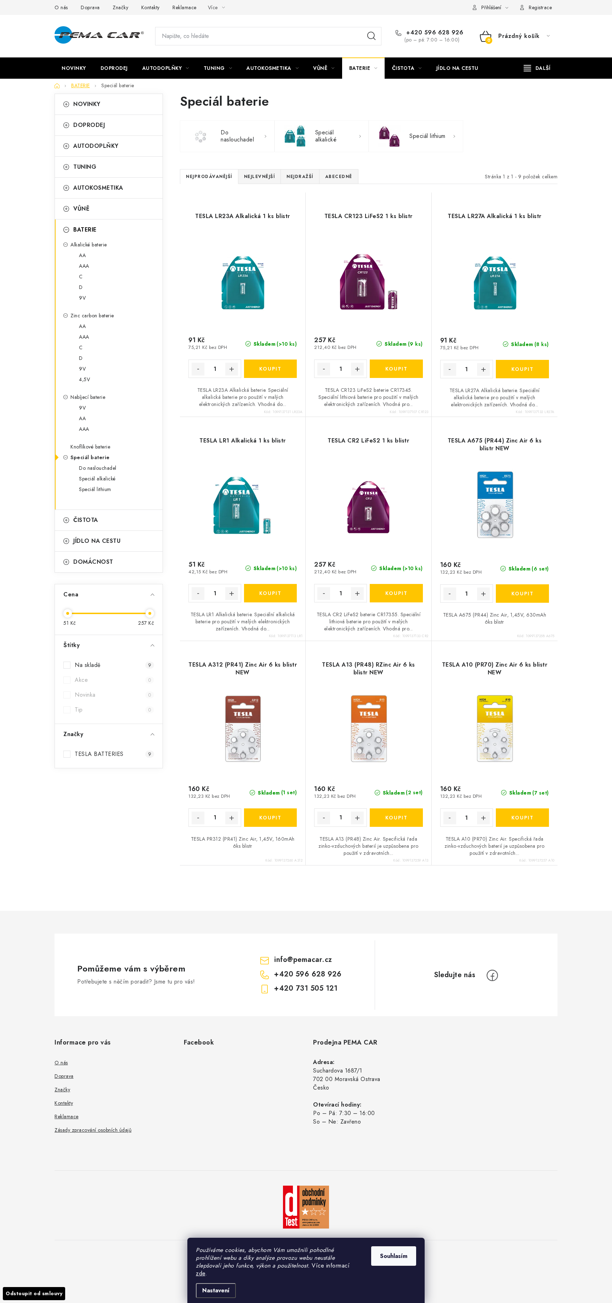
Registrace (540, 7)
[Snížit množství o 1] (198, 369)
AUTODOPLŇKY (96, 146)
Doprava (90, 7)
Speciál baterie (90, 457)
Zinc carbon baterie (92, 315)
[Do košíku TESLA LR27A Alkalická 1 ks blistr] (522, 369)
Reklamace (184, 7)
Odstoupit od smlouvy (34, 1293)
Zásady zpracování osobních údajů (93, 1130)
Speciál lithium (95, 489)
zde (200, 1273)
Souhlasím (393, 1256)
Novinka (113, 695)
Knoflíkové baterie (90, 446)
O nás (61, 7)
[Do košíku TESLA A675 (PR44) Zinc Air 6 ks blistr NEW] (522, 593)
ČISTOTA (85, 520)
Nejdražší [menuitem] (300, 176)
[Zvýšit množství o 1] (231, 369)
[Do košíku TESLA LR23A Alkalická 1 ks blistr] (270, 369)
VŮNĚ (81, 209)
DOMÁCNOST (93, 562)
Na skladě (113, 665)
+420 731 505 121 (306, 988)
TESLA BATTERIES (113, 754)
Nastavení (216, 1290)
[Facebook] (492, 975)
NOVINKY (87, 104)
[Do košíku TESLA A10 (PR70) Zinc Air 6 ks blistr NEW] (522, 817)
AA (82, 255)
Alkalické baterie (88, 244)
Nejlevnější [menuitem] (259, 176)
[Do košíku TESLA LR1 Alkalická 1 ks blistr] (270, 593)
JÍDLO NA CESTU (96, 541)
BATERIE (85, 229)
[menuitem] (74, 68)
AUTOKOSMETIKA (98, 188)
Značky (120, 7)
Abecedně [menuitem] (338, 176)
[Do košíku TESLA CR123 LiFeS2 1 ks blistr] (396, 369)
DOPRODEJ (89, 125)
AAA (84, 265)
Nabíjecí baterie (87, 397)
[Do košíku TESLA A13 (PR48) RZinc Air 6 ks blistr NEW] (396, 817)
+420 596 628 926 (433, 32)
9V (82, 297)
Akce (113, 680)
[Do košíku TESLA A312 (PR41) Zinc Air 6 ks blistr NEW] (270, 817)
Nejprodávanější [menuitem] (209, 176)
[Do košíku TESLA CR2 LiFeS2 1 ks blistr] (396, 593)
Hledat (371, 36)
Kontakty (150, 7)
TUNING (84, 167)
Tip (113, 710)
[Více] (537, 68)
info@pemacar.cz (303, 959)
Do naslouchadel (98, 468)
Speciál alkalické (97, 478)
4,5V (84, 379)
